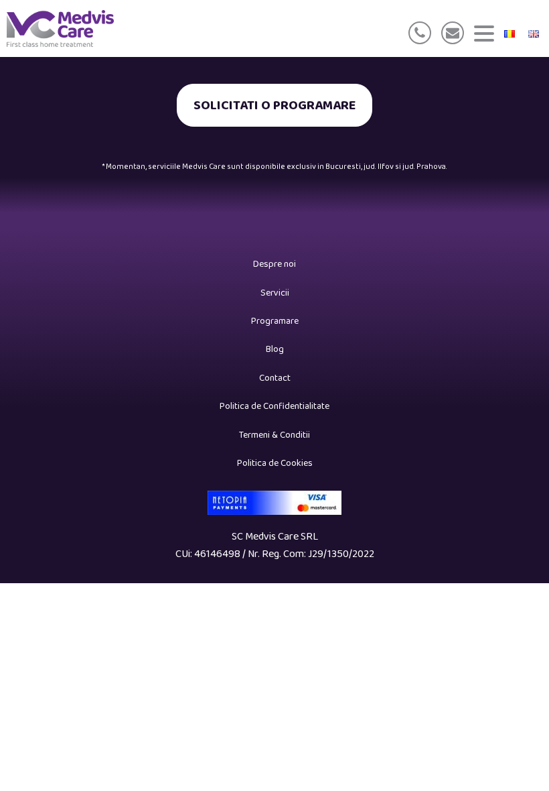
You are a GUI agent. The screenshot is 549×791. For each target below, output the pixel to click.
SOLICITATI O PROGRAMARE (274, 105)
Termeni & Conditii (274, 435)
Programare (275, 321)
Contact (275, 378)
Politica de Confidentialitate (274, 406)
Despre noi (274, 264)
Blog (275, 349)
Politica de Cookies (275, 463)
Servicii (274, 293)
